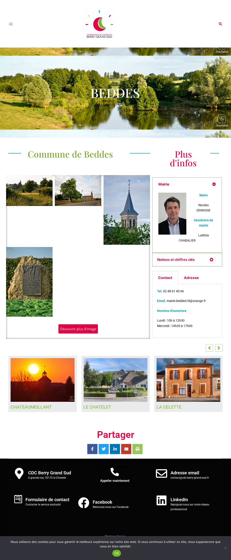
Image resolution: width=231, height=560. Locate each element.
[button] (220, 24)
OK (117, 553)
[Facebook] (83, 502)
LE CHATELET (97, 407)
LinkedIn (179, 499)
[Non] (225, 548)
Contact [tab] (165, 277)
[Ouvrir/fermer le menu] (11, 24)
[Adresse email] (161, 473)
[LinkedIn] (161, 500)
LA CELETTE (169, 407)
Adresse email (185, 472)
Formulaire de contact (47, 499)
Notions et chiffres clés (176, 260)
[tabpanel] (187, 311)
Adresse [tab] (191, 277)
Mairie (163, 184)
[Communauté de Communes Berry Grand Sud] (115, 24)
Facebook (102, 502)
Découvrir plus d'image (78, 329)
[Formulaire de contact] (18, 499)
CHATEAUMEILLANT (31, 407)
